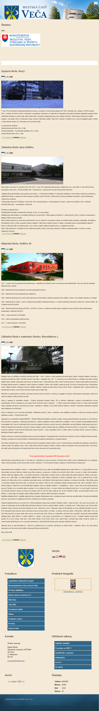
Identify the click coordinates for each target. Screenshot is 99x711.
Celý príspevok (7, 137)
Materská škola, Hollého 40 (16, 243)
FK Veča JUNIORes (15, 590)
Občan (11, 614)
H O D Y (58, 662)
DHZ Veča (12, 600)
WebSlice (21, 699)
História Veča (13, 628)
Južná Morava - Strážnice (72, 592)
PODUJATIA (60, 658)
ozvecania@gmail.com (15, 661)
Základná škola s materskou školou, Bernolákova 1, (30, 336)
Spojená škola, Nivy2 (13, 71)
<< (9, 681)
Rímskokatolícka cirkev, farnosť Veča (23, 586)
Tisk (27, 699)
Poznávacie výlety (15, 609)
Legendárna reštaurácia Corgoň (21, 581)
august (13, 681)
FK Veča (11, 624)
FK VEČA (59, 667)
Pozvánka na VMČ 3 (63, 648)
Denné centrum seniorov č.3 (19, 595)
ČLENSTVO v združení (64, 653)
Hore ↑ (31, 699)
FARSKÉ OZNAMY (62, 643)
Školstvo (23, 137)
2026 (19, 681)
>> (23, 681)
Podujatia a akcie (15, 619)
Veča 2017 (12, 605)
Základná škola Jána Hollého (17, 147)
